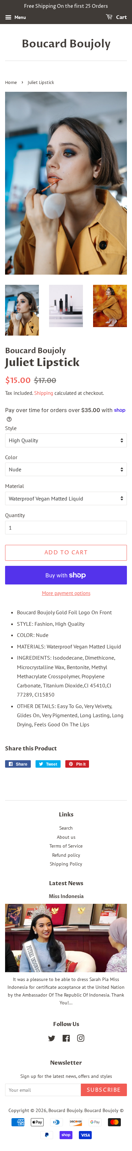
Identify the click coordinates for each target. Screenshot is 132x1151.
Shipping (43, 393)
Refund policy (66, 855)
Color (11, 457)
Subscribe (104, 1090)
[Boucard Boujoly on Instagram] (80, 1040)
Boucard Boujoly (66, 44)
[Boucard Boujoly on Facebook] (66, 1040)
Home (11, 83)
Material (14, 486)
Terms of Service (66, 846)
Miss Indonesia (66, 897)
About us (66, 837)
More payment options (66, 593)
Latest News (66, 883)
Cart (121, 17)
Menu (19, 17)
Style (11, 428)
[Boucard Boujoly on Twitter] (52, 1040)
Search (66, 828)
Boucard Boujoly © (104, 1110)
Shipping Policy (66, 864)
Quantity (15, 515)
